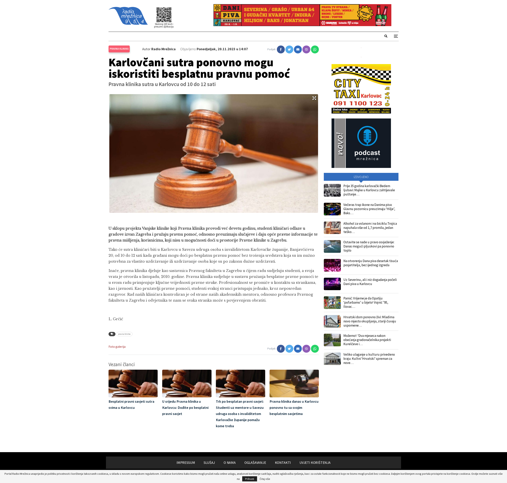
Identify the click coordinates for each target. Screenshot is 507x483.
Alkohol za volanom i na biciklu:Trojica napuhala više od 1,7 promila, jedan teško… (370, 227)
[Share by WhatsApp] (315, 49)
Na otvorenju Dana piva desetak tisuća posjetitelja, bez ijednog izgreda (370, 263)
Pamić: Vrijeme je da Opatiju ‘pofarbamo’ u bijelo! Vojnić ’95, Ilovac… (365, 302)
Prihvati (249, 479)
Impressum (185, 462)
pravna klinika (124, 334)
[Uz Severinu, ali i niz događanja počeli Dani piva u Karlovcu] (332, 284)
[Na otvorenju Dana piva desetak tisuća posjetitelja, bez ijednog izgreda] (332, 265)
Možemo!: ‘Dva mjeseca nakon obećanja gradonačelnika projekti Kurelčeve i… (367, 339)
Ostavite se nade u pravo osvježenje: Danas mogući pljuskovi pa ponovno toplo (368, 246)
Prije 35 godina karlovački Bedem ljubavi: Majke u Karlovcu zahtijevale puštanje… (369, 190)
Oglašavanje (255, 462)
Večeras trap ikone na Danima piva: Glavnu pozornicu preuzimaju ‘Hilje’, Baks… (369, 209)
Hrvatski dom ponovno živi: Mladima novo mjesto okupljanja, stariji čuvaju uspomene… (369, 321)
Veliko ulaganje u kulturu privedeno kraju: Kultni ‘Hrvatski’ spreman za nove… (369, 358)
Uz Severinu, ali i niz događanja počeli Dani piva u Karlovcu (370, 281)
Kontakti (283, 462)
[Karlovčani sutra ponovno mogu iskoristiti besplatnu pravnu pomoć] (281, 49)
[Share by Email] (298, 49)
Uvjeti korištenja (315, 462)
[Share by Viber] (306, 49)
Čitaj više (265, 478)
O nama (230, 462)
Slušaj (209, 462)
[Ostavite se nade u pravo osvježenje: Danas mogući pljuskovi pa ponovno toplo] (332, 246)
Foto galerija (117, 347)
